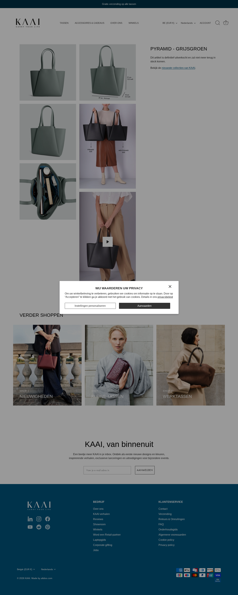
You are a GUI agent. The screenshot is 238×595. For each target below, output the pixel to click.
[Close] (170, 286)
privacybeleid (165, 297)
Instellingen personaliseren (90, 305)
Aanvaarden (144, 305)
